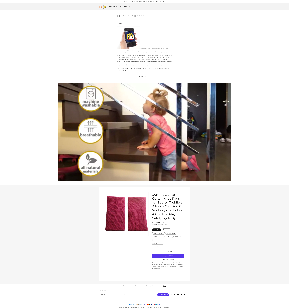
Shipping (154, 224)
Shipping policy (166, 307)
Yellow (177, 236)
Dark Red (156, 230)
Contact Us (158, 286)
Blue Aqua (166, 230)
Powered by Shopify (132, 307)
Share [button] (120, 23)
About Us (131, 286)
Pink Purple (167, 240)
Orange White (158, 236)
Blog (164, 286)
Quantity (154, 243)
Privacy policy (149, 307)
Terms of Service (140, 286)
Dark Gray (157, 240)
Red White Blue (158, 233)
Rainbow (168, 236)
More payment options (168, 259)
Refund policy (150, 286)
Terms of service (157, 307)
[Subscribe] (124, 294)
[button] (181, 6)
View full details (178, 274)
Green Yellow (171, 233)
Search (125, 286)
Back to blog (145, 76)
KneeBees (125, 307)
